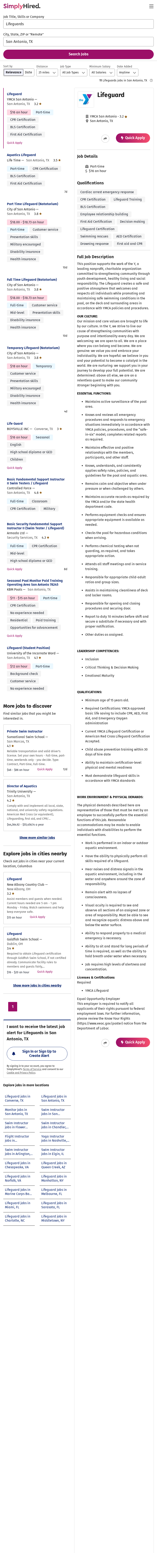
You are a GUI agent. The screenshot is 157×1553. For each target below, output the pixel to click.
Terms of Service (32, 1069)
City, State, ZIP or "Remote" (23, 34)
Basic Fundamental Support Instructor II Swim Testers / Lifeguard (36, 481)
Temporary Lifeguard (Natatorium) (33, 348)
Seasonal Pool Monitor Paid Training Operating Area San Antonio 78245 (35, 583)
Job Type (65, 66)
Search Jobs (79, 54)
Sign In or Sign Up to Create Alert (39, 1053)
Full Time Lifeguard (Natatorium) (32, 280)
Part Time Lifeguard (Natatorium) (32, 204)
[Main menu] (151, 6)
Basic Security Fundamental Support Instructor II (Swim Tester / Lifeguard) (35, 526)
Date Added (124, 66)
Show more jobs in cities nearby (37, 985)
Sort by (7, 66)
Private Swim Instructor (25, 731)
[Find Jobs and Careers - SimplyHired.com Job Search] (21, 6)
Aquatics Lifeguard (21, 155)
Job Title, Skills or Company (23, 17)
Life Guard (15, 424)
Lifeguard (14, 94)
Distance (42, 66)
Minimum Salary (99, 66)
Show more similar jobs (37, 838)
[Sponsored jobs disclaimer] (151, 80)
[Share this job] (105, 139)
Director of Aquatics (22, 786)
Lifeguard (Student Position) (28, 648)
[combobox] (78, 24)
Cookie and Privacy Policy (21, 1072)
